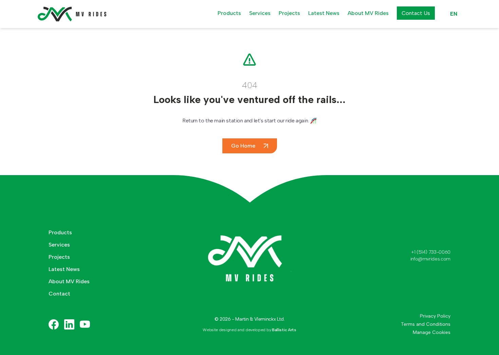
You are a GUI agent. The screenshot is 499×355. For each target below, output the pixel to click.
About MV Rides (368, 13)
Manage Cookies (431, 332)
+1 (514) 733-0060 (430, 252)
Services (260, 13)
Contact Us (416, 13)
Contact (59, 293)
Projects (289, 13)
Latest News (323, 13)
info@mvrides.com (430, 259)
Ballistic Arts (284, 329)
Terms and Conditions (425, 324)
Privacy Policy (435, 316)
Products (229, 13)
